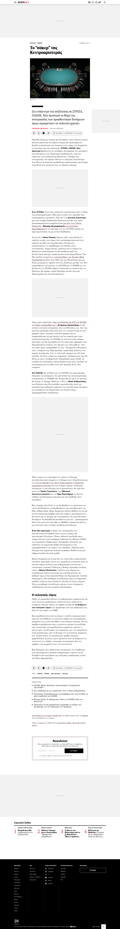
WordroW (75, 723)
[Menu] (15, 2)
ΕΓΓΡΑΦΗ (93, 870)
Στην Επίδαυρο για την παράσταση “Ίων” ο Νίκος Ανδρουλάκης (59, 690)
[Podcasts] (96, 2)
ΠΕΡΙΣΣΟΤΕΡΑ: (37, 682)
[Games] (99, 2)
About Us (32, 868)
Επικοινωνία (33, 879)
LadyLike (63, 877)
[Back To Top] (103, 926)
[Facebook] (34, 133)
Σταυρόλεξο (61, 723)
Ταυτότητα (32, 871)
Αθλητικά (16, 888)
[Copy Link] (48, 133)
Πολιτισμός (17, 882)
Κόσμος (16, 874)
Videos (16, 908)
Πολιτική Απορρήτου (35, 877)
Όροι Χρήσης (33, 874)
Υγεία (15, 891)
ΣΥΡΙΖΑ (46, 673)
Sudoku (69, 723)
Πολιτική (33, 43)
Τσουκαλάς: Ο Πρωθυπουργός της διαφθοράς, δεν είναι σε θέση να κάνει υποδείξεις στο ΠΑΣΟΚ (61, 695)
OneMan (63, 874)
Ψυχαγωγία (17, 885)
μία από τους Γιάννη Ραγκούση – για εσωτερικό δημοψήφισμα (56, 226)
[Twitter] (39, 133)
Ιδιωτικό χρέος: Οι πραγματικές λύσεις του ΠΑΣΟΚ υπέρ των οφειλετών (58, 700)
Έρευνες (16, 893)
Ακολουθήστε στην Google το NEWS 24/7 (47, 715)
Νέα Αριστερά (55, 673)
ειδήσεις (85, 715)
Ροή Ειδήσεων (18, 896)
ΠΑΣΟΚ (39, 43)
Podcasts (16, 905)
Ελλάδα (16, 868)
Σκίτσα (16, 902)
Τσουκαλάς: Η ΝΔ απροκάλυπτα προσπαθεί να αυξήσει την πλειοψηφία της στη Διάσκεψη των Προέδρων (58, 705)
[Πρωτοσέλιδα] (89, 2)
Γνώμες (16, 877)
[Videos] (93, 2)
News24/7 (63, 868)
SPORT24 (63, 871)
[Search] (105, 2)
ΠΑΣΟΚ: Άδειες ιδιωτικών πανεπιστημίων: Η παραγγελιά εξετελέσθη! (57, 686)
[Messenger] (44, 133)
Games (41, 723)
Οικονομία (17, 879)
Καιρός (16, 899)
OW (62, 879)
